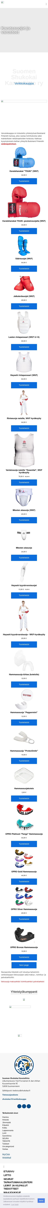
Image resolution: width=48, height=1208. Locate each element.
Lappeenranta (7, 1130)
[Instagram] (29, 1106)
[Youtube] (24, 1106)
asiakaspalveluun (8, 144)
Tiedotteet (11, 1188)
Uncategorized (8, 1146)
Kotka (4, 1128)
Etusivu (9, 1171)
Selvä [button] (41, 1200)
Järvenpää (6, 1122)
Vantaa (5, 1149)
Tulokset (5, 1144)
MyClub (6, 1154)
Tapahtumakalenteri (18, 1182)
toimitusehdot (27, 981)
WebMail (6, 1157)
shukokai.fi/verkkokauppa (14, 1099)
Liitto (7, 1175)
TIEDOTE (6, 1141)
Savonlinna (6, 1136)
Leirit (4, 1133)
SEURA (5, 1138)
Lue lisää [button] (14, 1204)
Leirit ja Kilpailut (16, 1185)
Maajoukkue (12, 1192)
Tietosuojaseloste (10, 1095)
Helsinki (5, 1120)
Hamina (5, 1117)
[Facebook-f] (19, 1106)
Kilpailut (5, 1125)
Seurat (8, 1179)
